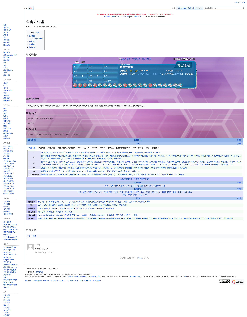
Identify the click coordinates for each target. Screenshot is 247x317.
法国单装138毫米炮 (84, 168)
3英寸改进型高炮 (87, 152)
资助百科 (115, 17)
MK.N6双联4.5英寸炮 (176, 156)
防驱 (169, 192)
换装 (148, 202)
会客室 (85, 215)
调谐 (145, 195)
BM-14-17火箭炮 (177, 175)
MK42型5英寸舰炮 (147, 165)
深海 (163, 186)
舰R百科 (138, 140)
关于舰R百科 (37, 281)
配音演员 (61, 208)
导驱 (164, 192)
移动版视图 (97, 281)
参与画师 (52, 208)
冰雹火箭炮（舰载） (126, 175)
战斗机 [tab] (86, 148)
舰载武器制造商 (126, 179)
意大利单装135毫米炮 (134, 168)
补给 (158, 192)
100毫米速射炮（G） (56, 159)
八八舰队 (173, 219)
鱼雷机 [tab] (94, 148)
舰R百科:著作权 (135, 276)
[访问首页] (11, 10)
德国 (122, 186)
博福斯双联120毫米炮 (220, 156)
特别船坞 (122, 205)
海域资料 (102, 202)
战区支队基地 (105, 205)
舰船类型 (138, 189)
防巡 (180, 192)
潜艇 (148, 192)
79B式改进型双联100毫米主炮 (109, 159)
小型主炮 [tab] (31, 148)
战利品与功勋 (121, 202)
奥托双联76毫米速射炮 (69, 152)
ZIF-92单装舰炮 (202, 165)
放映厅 (95, 205)
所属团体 (138, 182)
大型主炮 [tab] (51, 148)
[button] (199, 7)
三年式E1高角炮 (117, 168)
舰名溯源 (54, 219)
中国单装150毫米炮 (101, 168)
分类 (28, 236)
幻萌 (186, 276)
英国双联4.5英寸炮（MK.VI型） (153, 156)
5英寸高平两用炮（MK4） (89, 165)
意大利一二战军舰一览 (132, 219)
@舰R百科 (137, 17)
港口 (135, 195)
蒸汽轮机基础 (93, 219)
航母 (79, 192)
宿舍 (73, 205)
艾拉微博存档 (89, 208)
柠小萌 (37, 245)
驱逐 (137, 192)
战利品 (177, 74)
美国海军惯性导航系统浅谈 (111, 219)
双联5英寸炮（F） (164, 165)
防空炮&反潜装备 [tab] (123, 148)
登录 (140, 258)
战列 (95, 192)
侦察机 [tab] (111, 148)
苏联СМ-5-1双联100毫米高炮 (198, 156)
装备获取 (141, 202)
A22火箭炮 (70, 175)
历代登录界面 (69, 215)
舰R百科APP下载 (85, 281)
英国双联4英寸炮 (64, 156)
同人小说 (68, 212)
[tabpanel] (135, 163)
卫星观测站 (42, 208)
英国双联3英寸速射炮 (49, 152)
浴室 (84, 205)
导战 (190, 192)
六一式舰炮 (90, 159)
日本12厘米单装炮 (48, 156)
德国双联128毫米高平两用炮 (193, 162)
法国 (127, 186)
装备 (138, 144)
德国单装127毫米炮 (85, 162)
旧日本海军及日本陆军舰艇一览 (155, 219)
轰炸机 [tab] (102, 148)
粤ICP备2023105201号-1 (60, 281)
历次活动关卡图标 (123, 215)
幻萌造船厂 (81, 219)
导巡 (174, 192)
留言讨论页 (124, 17)
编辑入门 (107, 17)
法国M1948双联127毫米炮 (217, 162)
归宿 (47, 219)
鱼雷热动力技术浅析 (142, 179)
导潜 (143, 192)
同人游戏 (59, 212)
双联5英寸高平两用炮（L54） (222, 165)
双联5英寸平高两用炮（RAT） (65, 165)
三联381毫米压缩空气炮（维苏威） (102, 175)
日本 (117, 186)
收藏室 (67, 205)
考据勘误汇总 (48, 215)
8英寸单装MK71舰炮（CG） (130, 171)
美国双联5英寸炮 (173, 162)
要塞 (129, 195)
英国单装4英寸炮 (96, 156)
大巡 (185, 192)
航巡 (116, 192)
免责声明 (46, 281)
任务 (68, 202)
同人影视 (41, 212)
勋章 (40, 205)
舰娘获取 (132, 202)
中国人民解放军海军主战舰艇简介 (219, 219)
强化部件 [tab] (155, 148)
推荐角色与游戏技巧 (55, 202)
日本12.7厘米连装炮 (67, 162)
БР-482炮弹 (81, 175)
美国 (106, 186)
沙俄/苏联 (142, 186)
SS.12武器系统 (162, 175)
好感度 (94, 202)
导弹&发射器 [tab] (138, 148)
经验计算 (110, 202)
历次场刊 (70, 208)
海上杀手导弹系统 (57, 175)
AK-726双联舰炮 (136, 152)
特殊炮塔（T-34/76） (153, 152)
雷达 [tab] (147, 148)
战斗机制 (80, 202)
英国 (111, 186)
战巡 (106, 192)
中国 (149, 186)
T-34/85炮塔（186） (103, 152)
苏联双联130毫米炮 (157, 162)
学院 (89, 205)
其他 (138, 198)
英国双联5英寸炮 (180, 165)
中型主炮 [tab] (41, 148)
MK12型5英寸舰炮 (109, 165)
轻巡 (127, 192)
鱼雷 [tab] (79, 148)
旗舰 (124, 195)
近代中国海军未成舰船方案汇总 (191, 219)
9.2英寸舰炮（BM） (74, 171)
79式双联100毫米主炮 (76, 159)
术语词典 (92, 215)
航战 (100, 192)
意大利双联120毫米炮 (130, 156)
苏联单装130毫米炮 (140, 162)
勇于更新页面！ (167, 14)
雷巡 (121, 192)
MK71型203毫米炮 (110, 171)
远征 (74, 202)
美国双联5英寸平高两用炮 (104, 162)
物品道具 (110, 215)
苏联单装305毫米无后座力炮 (52, 171)
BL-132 (191, 165)
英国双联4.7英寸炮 (80, 156)
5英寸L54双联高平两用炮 (128, 165)
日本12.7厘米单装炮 (49, 162)
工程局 (115, 205)
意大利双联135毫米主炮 (177, 168)
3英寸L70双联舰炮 (121, 152)
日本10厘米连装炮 (112, 156)
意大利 (133, 186)
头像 (45, 205)
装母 (90, 192)
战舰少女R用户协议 (106, 208)
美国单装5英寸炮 (123, 162)
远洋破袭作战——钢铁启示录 (150, 74)
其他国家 (156, 186)
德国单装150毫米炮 (49, 168)
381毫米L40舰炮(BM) (92, 171)
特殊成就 (101, 215)
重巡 (111, 192)
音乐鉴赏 (52, 205)
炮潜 (153, 192)
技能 (88, 202)
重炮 (132, 192)
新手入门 (41, 202)
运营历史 (78, 208)
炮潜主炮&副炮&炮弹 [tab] (66, 148)
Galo (40, 215)
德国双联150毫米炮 (66, 168)
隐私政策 (28, 281)
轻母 (85, 192)
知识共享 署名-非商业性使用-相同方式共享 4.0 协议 (83, 276)
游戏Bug (59, 215)
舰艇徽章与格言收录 (67, 219)
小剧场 (134, 215)
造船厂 (40, 219)
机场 (140, 195)
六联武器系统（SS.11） (145, 175)
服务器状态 (74, 281)
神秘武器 (44, 175)
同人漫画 (50, 212)
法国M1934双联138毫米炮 (155, 168)
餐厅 (78, 205)
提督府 (60, 205)
